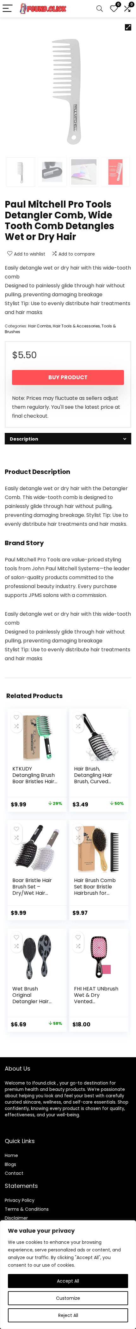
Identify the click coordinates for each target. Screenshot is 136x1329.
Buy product (68, 377)
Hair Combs (39, 326)
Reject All (68, 1315)
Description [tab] (24, 439)
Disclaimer (16, 1218)
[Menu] (7, 8)
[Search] (99, 8)
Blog (9, 1164)
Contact (14, 1173)
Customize (68, 1298)
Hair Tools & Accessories (76, 326)
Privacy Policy (19, 1200)
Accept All (68, 1281)
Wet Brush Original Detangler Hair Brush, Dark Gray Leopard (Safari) (33, 1001)
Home (11, 1155)
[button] (128, 27)
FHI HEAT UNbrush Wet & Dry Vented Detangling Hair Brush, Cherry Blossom (96, 1004)
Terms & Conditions (27, 1209)
